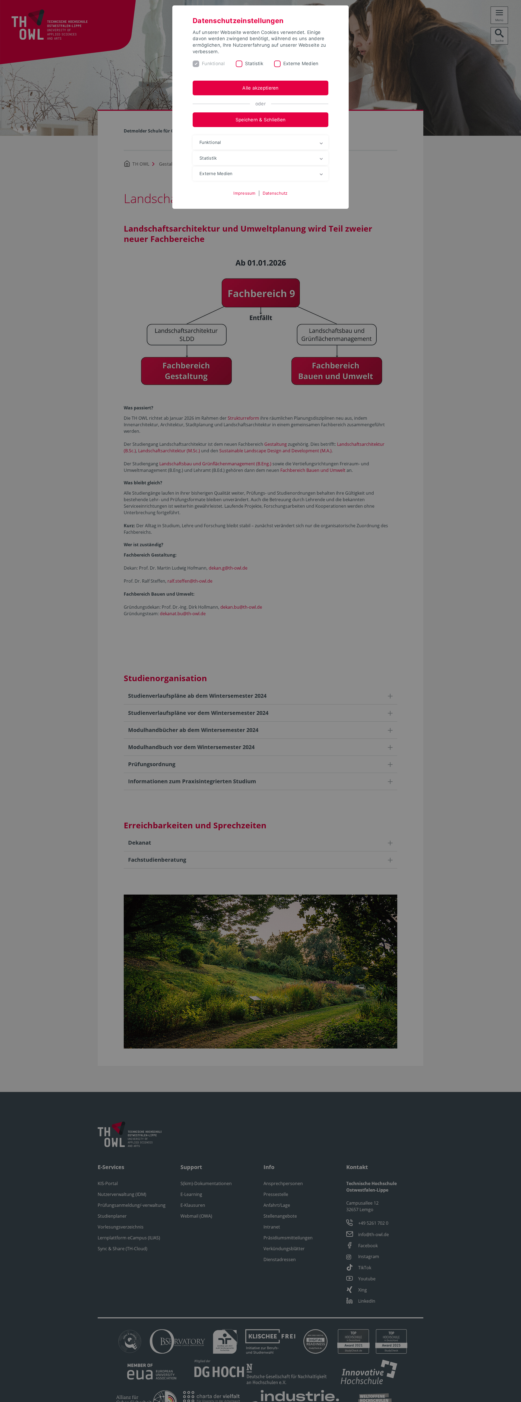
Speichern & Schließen (260, 119)
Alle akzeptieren (260, 88)
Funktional (213, 63)
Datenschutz (275, 193)
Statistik (254, 63)
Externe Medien (301, 63)
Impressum (244, 193)
